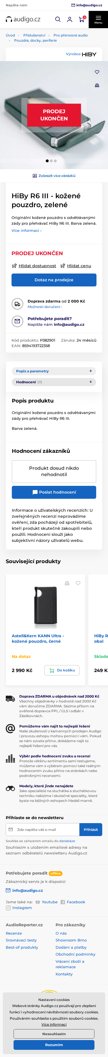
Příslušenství (34, 35)
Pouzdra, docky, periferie (35, 40)
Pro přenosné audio (71, 35)
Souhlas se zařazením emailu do (40, 841)
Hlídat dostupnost (37, 265)
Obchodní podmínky (75, 954)
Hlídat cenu (79, 265)
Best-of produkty (22, 947)
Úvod (10, 35)
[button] (58, 19)
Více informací (54, 1024)
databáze (67, 841)
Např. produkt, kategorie (42, 47)
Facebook (76, 902)
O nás (61, 933)
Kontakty (64, 974)
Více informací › (26, 230)
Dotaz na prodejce (54, 279)
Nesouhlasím (54, 1034)
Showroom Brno (71, 940)
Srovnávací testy (21, 940)
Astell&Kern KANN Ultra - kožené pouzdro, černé (38, 638)
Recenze (14, 933)
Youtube (50, 902)
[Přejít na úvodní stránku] (23, 19)
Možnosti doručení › (45, 307)
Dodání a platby (71, 947)
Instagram (22, 907)
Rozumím (54, 1045)
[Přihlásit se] (69, 19)
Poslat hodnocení (57, 492)
